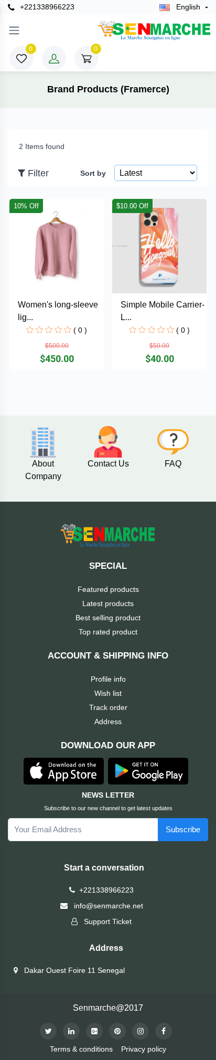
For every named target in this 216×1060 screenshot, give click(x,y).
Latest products (108, 603)
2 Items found (41, 146)
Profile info (108, 679)
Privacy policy (143, 1049)
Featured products (108, 589)
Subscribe (183, 829)
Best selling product (108, 617)
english (188, 7)
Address (108, 721)
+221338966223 (46, 7)
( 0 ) (80, 330)
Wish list (108, 693)
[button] (64, 770)
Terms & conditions (81, 1049)
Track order (108, 707)
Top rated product (108, 632)
